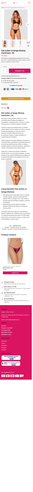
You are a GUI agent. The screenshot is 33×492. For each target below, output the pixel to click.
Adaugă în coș (19, 71)
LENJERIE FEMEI (14, 227)
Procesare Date (5, 330)
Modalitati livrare (6, 334)
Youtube (3, 349)
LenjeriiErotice (6, 372)
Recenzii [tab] (4, 108)
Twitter (3, 343)
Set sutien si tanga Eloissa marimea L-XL (17, 229)
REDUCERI (18, 266)
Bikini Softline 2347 (8, 268)
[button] (29, 3)
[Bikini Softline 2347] (15, 251)
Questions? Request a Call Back (16, 98)
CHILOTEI (13, 266)
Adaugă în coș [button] (15, 272)
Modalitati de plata (6, 332)
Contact (3, 325)
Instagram (4, 345)
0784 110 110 (9, 312)
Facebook (4, 341)
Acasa (2, 7)
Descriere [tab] (4, 104)
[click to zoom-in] (15, 24)
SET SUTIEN (23, 227)
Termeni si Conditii (6, 328)
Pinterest (3, 347)
